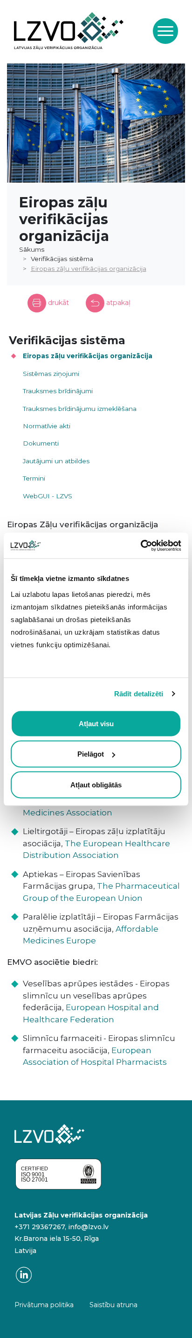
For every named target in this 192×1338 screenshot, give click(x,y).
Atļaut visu (96, 723)
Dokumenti (41, 443)
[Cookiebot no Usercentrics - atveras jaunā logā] (140, 545)
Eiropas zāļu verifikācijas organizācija (88, 268)
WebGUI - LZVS (47, 496)
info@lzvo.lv (88, 1227)
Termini (34, 478)
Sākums (31, 249)
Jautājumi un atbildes (56, 461)
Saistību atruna (113, 1305)
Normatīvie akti (46, 426)
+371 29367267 (39, 1227)
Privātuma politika (44, 1305)
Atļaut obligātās (96, 784)
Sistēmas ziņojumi (51, 373)
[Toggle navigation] (165, 30)
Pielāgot (90, 754)
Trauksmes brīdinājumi (58, 391)
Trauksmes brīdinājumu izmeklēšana (80, 408)
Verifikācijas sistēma (62, 258)
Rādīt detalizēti (139, 694)
